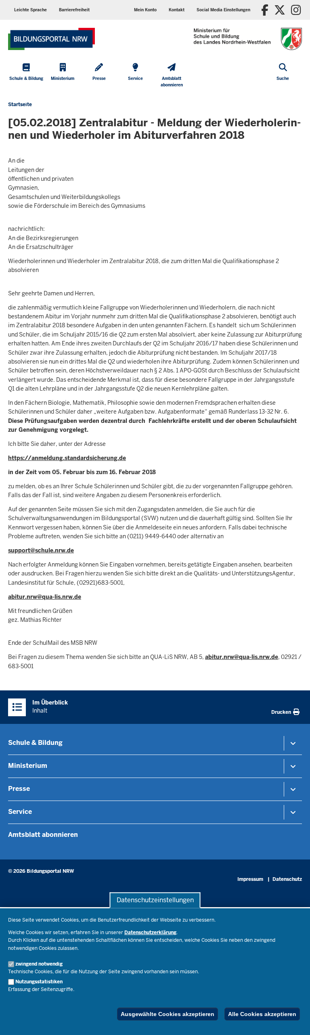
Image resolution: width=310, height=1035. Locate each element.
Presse (19, 788)
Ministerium (27, 765)
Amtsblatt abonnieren (43, 834)
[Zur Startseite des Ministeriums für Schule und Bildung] (51, 39)
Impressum (250, 879)
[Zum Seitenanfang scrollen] (294, 1020)
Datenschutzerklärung (150, 932)
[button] (223, 10)
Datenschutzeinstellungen (155, 900)
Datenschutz (287, 879)
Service (20, 811)
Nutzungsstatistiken (39, 982)
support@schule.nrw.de (41, 550)
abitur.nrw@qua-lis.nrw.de (44, 596)
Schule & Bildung (35, 742)
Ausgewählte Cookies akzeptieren (167, 1014)
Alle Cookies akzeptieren (262, 1014)
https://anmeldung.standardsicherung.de (67, 458)
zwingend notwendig (39, 964)
